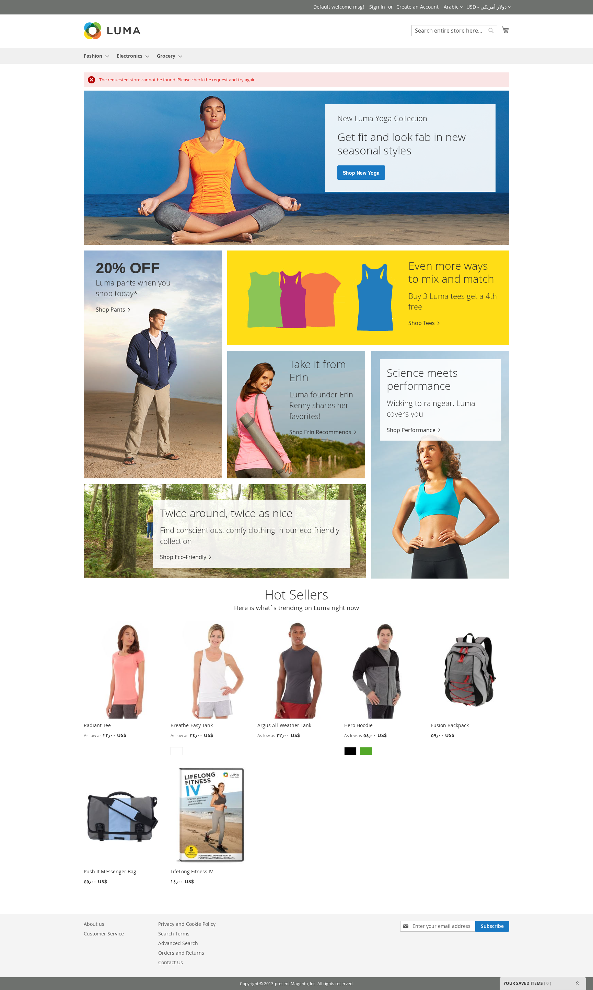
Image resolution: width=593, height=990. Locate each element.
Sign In (377, 6)
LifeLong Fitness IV (192, 871)
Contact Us (170, 962)
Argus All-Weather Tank (284, 725)
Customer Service (104, 933)
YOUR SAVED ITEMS (527, 983)
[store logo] (113, 30)
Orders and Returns (181, 953)
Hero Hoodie (358, 725)
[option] (177, 751)
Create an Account (417, 6)
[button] (488, 7)
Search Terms (173, 933)
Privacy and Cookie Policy (187, 924)
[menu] (296, 56)
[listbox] (210, 752)
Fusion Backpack (450, 725)
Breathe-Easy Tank (192, 725)
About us (94, 924)
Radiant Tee (97, 725)
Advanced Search (178, 943)
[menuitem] (94, 56)
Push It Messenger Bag (110, 871)
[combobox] (454, 30)
